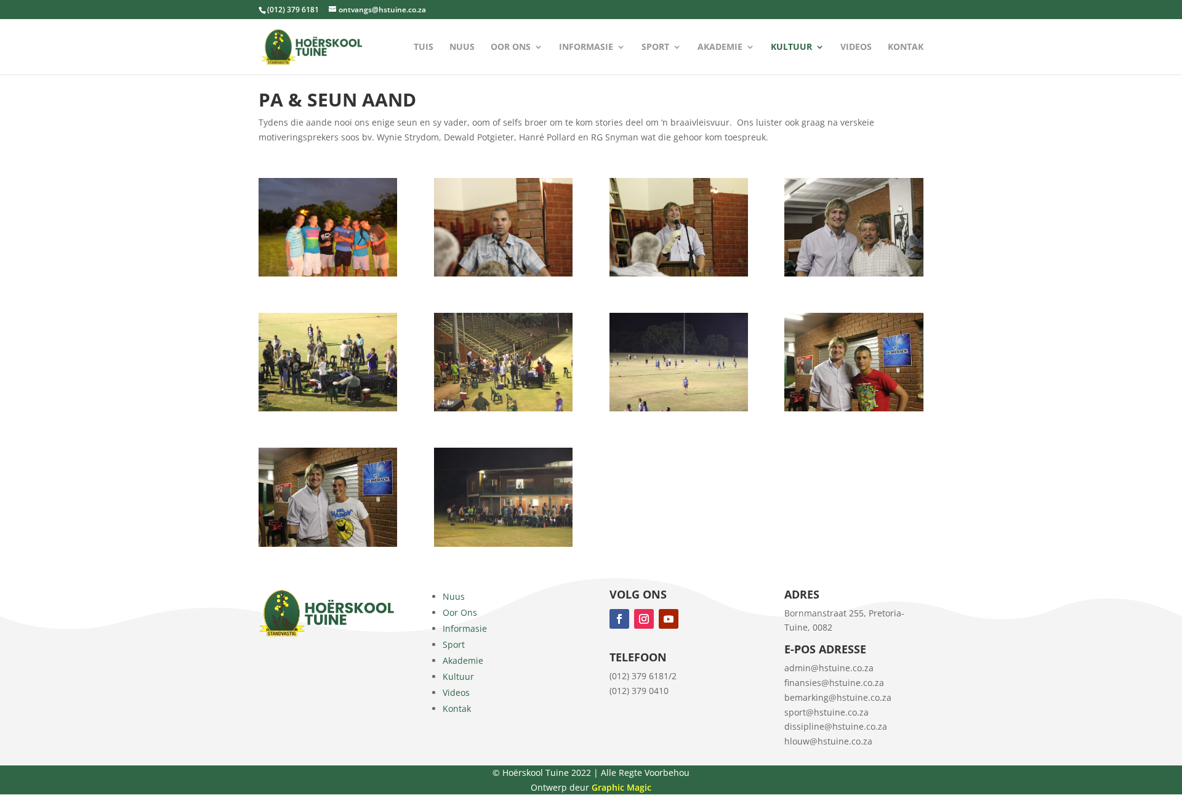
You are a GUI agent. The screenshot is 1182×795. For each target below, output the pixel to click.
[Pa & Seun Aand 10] (503, 543)
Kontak (905, 47)
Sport (655, 47)
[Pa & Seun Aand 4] (853, 273)
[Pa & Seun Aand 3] (678, 273)
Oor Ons (511, 47)
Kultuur (791, 47)
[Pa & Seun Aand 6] (503, 408)
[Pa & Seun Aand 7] (678, 408)
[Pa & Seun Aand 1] (328, 273)
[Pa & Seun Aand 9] (328, 543)
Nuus (462, 47)
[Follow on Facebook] (619, 619)
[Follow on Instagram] (644, 619)
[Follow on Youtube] (668, 619)
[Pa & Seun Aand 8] (853, 408)
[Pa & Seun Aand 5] (328, 408)
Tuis (423, 47)
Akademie (720, 47)
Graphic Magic (621, 787)
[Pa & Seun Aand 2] (503, 273)
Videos (856, 47)
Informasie (586, 47)
